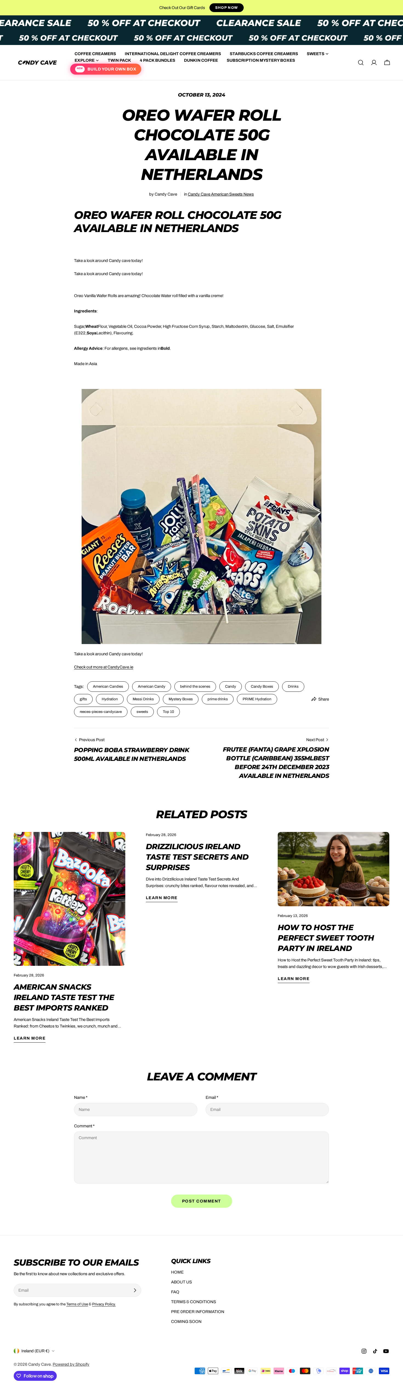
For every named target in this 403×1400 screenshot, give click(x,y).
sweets (142, 712)
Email (212, 1097)
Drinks (293, 686)
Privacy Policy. (104, 1304)
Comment (84, 1126)
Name (80, 1097)
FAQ (175, 1292)
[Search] (360, 62)
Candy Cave (39, 1364)
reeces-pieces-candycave (101, 712)
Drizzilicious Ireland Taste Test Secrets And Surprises (197, 857)
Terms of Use (77, 1304)
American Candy (151, 686)
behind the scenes (195, 686)
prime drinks (218, 699)
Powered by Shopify (71, 1364)
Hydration (110, 699)
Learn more (30, 1038)
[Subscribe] (135, 1290)
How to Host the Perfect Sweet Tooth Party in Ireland (326, 938)
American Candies (108, 686)
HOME (177, 1272)
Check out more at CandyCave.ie (103, 667)
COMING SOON (186, 1321)
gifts (83, 699)
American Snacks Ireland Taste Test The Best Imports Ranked (64, 997)
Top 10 (168, 712)
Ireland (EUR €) (35, 1351)
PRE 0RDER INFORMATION (197, 1311)
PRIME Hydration (257, 699)
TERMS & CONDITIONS (193, 1302)
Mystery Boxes (181, 699)
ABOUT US (181, 1282)
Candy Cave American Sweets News (221, 194)
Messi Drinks (143, 699)
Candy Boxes (262, 686)
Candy (230, 686)
